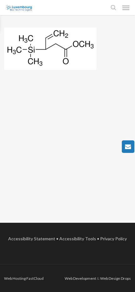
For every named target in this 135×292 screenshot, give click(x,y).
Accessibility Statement (31, 238)
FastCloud (35, 278)
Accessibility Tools (77, 238)
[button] (125, 7)
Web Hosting (15, 278)
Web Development (80, 278)
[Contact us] (128, 146)
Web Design (110, 278)
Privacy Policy (113, 238)
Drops (126, 278)
